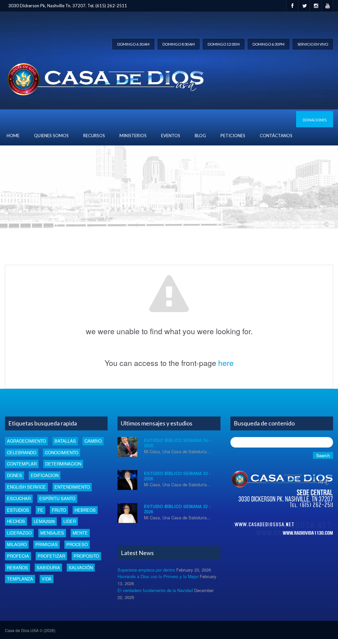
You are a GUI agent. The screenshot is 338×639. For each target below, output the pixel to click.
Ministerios (133, 135)
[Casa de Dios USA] (104, 78)
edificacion (44, 475)
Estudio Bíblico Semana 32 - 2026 (177, 509)
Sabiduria (48, 567)
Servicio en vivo (312, 44)
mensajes (52, 533)
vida (46, 579)
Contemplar (22, 463)
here (226, 362)
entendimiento (72, 487)
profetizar (51, 556)
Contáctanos (276, 135)
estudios (18, 510)
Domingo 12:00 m (224, 44)
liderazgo (19, 533)
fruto (59, 510)
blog (200, 135)
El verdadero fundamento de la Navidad (155, 590)
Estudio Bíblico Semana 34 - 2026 (177, 443)
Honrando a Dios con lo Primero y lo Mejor (158, 576)
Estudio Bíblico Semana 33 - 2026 (177, 476)
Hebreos (85, 510)
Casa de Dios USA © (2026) (30, 630)
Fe (40, 510)
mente (80, 533)
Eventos (170, 135)
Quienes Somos (51, 135)
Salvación (81, 567)
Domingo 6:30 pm (269, 44)
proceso (77, 544)
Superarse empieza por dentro (146, 570)
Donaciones (314, 120)
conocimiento (61, 452)
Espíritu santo (57, 498)
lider (69, 521)
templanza (20, 579)
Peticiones (232, 135)
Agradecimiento (26, 441)
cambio (93, 441)
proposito (86, 556)
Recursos (94, 135)
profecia (18, 556)
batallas (65, 441)
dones (14, 475)
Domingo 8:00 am (178, 44)
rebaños (17, 567)
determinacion (63, 463)
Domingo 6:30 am (133, 44)
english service (26, 487)
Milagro (17, 544)
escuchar (19, 498)
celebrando (21, 452)
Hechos (16, 521)
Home (13, 135)
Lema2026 (44, 521)
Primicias (46, 544)
